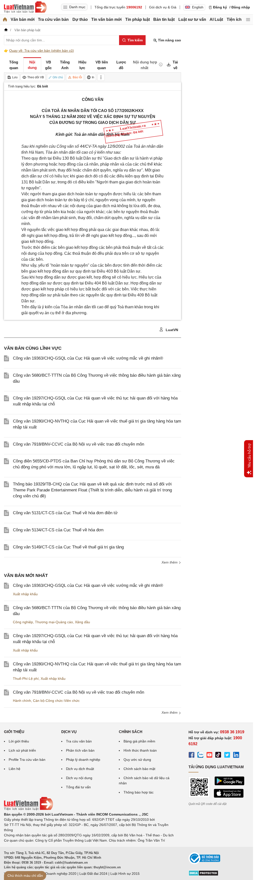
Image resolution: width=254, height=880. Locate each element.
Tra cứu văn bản (53, 19)
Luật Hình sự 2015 (125, 874)
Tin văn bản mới (106, 19)
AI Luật (216, 19)
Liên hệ (14, 769)
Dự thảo (80, 19)
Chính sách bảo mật (139, 769)
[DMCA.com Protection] (203, 875)
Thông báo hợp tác (139, 792)
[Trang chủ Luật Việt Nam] (25, 7)
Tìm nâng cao (169, 40)
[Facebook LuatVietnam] (191, 755)
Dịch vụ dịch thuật (80, 769)
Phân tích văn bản (80, 750)
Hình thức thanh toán (140, 750)
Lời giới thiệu (19, 741)
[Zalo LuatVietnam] (200, 755)
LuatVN (171, 330)
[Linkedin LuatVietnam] (236, 755)
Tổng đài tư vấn (78, 787)
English (197, 7)
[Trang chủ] (5, 20)
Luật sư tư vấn (192, 19)
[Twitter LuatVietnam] (227, 755)
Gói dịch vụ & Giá (162, 7)
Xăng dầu (82, 622)
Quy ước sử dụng (137, 760)
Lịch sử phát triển (22, 750)
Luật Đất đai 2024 (93, 874)
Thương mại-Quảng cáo (54, 622)
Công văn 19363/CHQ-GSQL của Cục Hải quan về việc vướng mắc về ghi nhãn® (88, 358)
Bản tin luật (164, 19)
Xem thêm (170, 712)
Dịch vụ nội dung (79, 778)
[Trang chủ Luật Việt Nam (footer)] (28, 809)
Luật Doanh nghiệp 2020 (56, 874)
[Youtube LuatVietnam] (209, 755)
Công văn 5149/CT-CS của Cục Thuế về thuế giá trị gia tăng (68, 547)
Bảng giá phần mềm (139, 741)
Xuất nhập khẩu (25, 594)
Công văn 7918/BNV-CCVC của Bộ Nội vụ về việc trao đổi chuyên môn (78, 444)
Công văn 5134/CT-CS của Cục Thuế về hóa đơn (58, 530)
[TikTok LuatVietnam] (218, 755)
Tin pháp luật (137, 19)
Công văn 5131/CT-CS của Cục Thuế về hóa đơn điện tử (65, 513)
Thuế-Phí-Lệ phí (26, 679)
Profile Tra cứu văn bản (27, 760)
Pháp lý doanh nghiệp (83, 760)
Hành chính (22, 701)
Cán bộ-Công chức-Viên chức (56, 701)
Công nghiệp (23, 622)
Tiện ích (234, 19)
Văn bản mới (22, 19)
